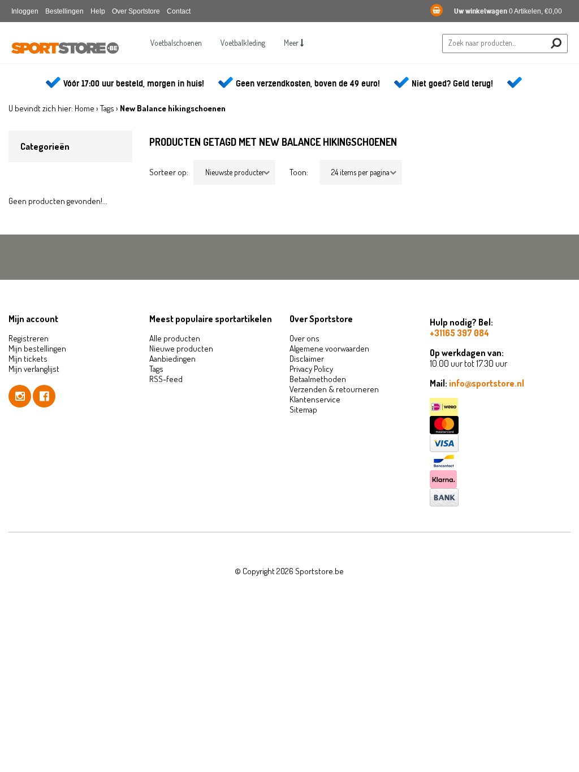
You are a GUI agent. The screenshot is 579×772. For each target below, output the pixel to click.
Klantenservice (315, 399)
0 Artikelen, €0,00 (508, 11)
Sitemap (303, 409)
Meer (292, 42)
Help (97, 11)
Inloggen (24, 11)
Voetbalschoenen (176, 42)
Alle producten (174, 338)
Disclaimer (307, 358)
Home (84, 108)
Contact (179, 11)
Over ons (304, 338)
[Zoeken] (556, 43)
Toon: (299, 172)
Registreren (28, 338)
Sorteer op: (168, 172)
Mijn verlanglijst (33, 368)
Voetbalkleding (243, 42)
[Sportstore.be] (65, 51)
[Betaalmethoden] (500, 407)
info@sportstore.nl (486, 383)
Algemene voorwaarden (329, 348)
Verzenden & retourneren (334, 389)
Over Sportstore (136, 11)
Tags (107, 108)
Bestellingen (64, 11)
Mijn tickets (27, 358)
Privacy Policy (311, 368)
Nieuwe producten (181, 348)
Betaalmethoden (318, 379)
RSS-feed (166, 379)
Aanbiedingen (172, 358)
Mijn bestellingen (37, 348)
